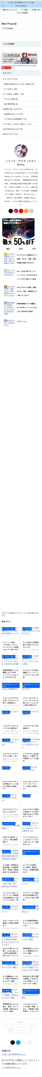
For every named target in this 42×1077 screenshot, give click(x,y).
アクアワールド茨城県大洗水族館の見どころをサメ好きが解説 (31, 896)
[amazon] (26, 211)
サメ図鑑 (25, 10)
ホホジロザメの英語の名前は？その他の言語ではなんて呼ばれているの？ (31, 812)
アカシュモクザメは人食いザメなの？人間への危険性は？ (10, 700)
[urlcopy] (29, 1042)
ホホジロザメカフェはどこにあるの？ (10, 810)
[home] (31, 211)
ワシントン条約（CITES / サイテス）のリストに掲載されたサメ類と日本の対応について (10, 647)
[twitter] (11, 211)
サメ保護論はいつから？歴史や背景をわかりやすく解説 (10, 978)
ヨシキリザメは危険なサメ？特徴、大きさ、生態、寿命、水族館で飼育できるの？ (27, 259)
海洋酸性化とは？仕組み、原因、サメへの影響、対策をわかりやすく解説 (10, 1007)
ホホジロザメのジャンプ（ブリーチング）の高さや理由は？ (31, 785)
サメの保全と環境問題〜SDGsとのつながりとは (31, 644)
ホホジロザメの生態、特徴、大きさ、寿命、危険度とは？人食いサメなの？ (27, 291)
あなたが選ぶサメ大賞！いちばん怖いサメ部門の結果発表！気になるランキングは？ (10, 953)
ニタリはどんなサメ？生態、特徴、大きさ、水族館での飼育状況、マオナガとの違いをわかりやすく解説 (31, 1010)
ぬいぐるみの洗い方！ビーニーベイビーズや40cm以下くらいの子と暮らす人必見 (27, 275)
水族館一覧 (36, 10)
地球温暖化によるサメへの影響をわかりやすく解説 (31, 950)
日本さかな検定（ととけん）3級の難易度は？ (10, 839)
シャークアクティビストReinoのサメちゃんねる (19, 65)
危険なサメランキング (9, 10)
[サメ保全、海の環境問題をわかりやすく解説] (21, 5)
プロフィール (22, 321)
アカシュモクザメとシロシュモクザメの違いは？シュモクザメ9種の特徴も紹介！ (31, 702)
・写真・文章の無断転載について (14, 1054)
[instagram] (16, 211)
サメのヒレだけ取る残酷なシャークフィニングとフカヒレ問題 (31, 673)
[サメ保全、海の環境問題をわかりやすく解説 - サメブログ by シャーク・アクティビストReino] (18, 1042)
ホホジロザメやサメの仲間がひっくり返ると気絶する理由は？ (10, 785)
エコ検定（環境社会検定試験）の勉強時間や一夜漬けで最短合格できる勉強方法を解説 (10, 870)
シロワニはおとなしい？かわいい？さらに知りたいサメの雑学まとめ (31, 840)
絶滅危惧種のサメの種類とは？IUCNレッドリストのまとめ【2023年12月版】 (27, 307)
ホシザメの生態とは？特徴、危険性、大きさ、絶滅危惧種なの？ (31, 868)
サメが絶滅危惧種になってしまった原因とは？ (31, 922)
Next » (21, 1022)
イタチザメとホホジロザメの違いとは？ (10, 754)
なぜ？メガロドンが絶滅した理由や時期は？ (10, 922)
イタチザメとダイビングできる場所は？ (10, 727)
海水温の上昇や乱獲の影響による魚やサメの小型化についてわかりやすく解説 (31, 980)
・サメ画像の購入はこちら (11, 1067)
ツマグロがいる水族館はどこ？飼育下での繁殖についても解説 (31, 757)
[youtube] (21, 211)
